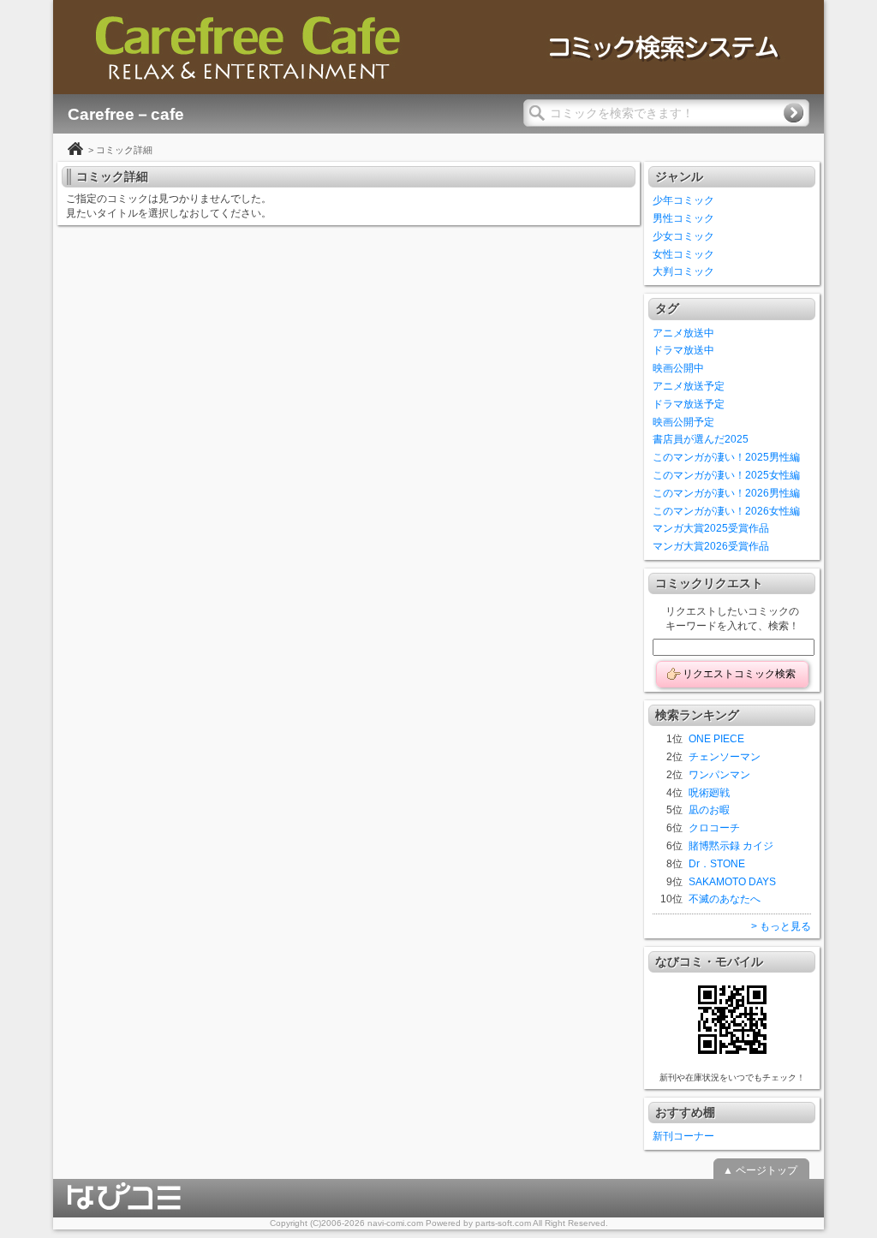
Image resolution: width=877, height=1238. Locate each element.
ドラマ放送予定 (689, 404)
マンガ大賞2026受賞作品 (711, 546)
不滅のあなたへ (725, 899)
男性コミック (683, 218)
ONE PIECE (716, 739)
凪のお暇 (709, 810)
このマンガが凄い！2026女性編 (726, 511)
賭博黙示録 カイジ (731, 846)
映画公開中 (678, 368)
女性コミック (683, 254)
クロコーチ (714, 828)
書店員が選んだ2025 (701, 439)
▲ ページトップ (760, 1170)
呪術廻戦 (709, 793)
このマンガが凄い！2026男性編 (726, 493)
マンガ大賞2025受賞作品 (711, 528)
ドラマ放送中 (683, 350)
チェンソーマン (725, 757)
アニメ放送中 (683, 333)
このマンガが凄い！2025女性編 (726, 475)
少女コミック (683, 236)
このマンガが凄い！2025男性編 (726, 457)
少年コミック (683, 200)
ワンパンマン (719, 775)
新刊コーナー (683, 1136)
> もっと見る (781, 926)
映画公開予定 (683, 422)
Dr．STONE (717, 864)
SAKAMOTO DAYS (732, 882)
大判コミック (683, 271)
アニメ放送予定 (689, 386)
